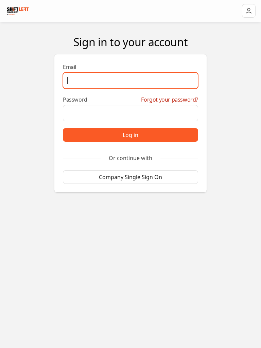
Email (69, 67)
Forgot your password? (169, 99)
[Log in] (249, 11)
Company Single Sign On (130, 177)
